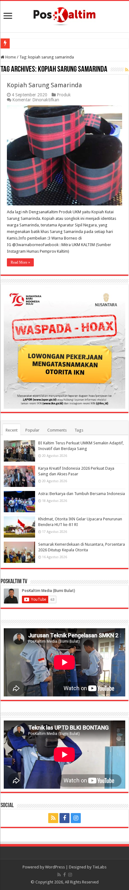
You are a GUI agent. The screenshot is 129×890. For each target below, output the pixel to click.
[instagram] (76, 818)
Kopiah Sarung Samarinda (44, 85)
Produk (64, 94)
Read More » (20, 262)
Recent (12, 430)
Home (10, 57)
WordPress (55, 867)
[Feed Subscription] (126, 69)
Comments (57, 430)
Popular (32, 430)
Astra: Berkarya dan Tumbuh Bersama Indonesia (81, 493)
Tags (79, 430)
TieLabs (99, 867)
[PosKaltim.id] (64, 15)
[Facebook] (64, 818)
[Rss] (53, 818)
